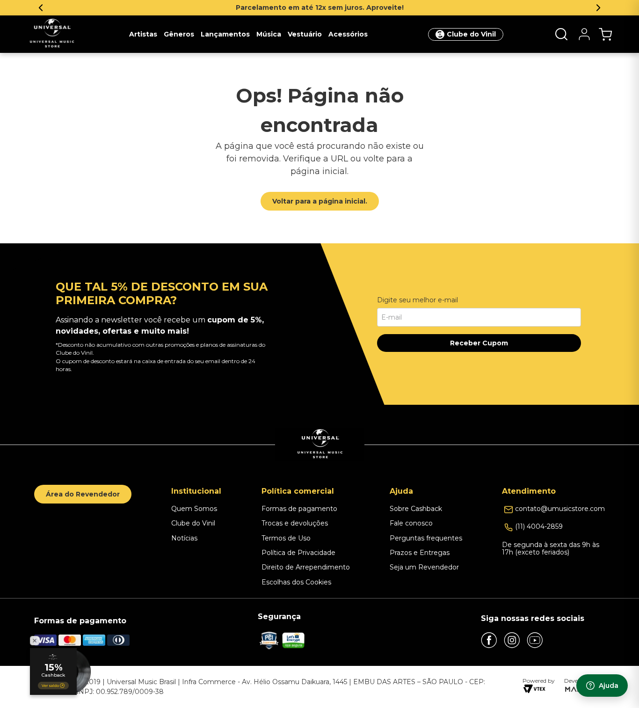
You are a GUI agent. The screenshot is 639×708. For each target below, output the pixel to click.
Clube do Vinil (471, 34)
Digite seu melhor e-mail (417, 300)
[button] (561, 34)
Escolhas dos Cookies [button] (296, 582)
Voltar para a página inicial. (319, 201)
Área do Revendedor (83, 494)
